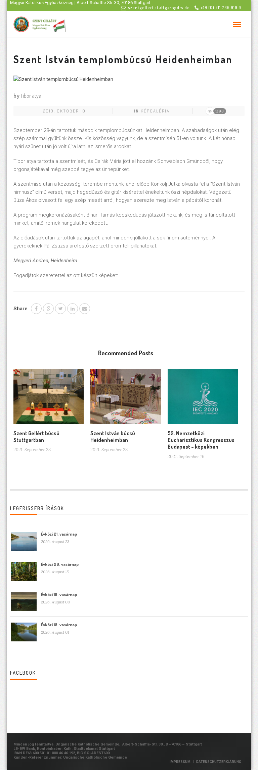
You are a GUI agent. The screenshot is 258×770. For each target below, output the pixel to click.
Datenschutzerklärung (218, 762)
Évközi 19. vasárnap (59, 594)
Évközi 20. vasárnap (60, 564)
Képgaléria (155, 111)
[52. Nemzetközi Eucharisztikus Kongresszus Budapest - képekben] (203, 399)
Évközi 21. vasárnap (59, 534)
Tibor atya (30, 95)
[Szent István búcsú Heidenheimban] (125, 399)
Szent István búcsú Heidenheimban (112, 436)
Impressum (180, 762)
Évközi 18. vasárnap (59, 624)
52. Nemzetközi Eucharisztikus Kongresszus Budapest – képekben (201, 440)
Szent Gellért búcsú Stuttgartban (36, 436)
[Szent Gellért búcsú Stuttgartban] (48, 399)
